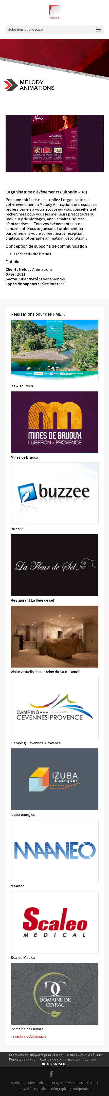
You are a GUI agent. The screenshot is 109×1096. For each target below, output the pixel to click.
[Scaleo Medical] (55, 922)
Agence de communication (60, 1059)
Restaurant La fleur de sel (32, 600)
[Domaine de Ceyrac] (55, 994)
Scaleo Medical (23, 958)
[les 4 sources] (55, 350)
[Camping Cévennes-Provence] (55, 708)
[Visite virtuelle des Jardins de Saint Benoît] (55, 636)
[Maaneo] (55, 851)
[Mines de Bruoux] (55, 422)
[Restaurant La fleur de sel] (55, 565)
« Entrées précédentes (28, 1037)
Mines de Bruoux (24, 457)
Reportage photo (22, 1059)
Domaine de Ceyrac (27, 1029)
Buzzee (17, 529)
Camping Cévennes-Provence (36, 743)
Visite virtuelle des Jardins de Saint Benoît (46, 672)
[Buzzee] (55, 493)
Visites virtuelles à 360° (85, 1055)
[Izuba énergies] (55, 779)
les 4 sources (22, 386)
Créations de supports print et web (36, 1055)
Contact (90, 1059)
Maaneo (18, 886)
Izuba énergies (23, 815)
